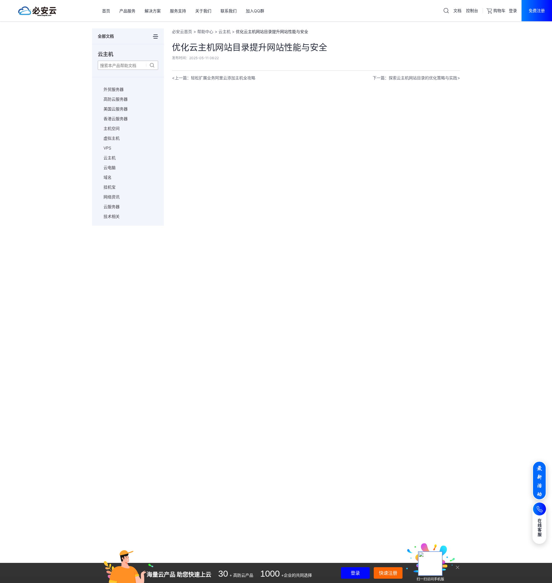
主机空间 (111, 128)
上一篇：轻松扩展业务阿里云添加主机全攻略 (215, 77)
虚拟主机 (111, 138)
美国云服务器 (115, 108)
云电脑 (109, 167)
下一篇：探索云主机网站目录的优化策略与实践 (415, 77)
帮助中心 (205, 31)
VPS (107, 147)
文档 (457, 10)
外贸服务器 (113, 89)
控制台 (472, 10)
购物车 (499, 10)
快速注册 (388, 573)
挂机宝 (109, 187)
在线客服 (540, 527)
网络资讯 (111, 196)
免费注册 (537, 10)
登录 (513, 10)
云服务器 (111, 206)
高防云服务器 (115, 99)
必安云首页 (182, 31)
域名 (107, 177)
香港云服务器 (115, 118)
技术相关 (111, 216)
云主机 (109, 157)
